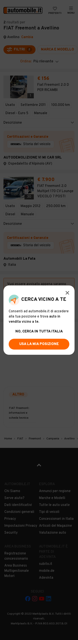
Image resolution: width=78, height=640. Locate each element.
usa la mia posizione (39, 344)
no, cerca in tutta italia (39, 331)
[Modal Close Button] (67, 293)
